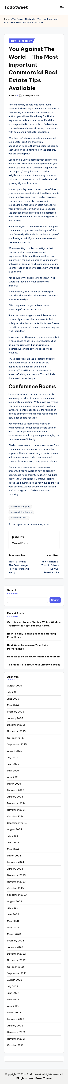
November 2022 (16, 960)
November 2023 (16, 881)
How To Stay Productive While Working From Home (31, 635)
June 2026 (13, 698)
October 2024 (15, 816)
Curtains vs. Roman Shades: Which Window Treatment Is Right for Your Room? (34, 624)
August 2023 (14, 901)
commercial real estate (21, 512)
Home (7, 19)
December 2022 (16, 953)
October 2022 (15, 966)
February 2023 (15, 940)
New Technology (21, 41)
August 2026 (14, 685)
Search (12, 590)
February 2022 (15, 1019)
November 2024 (16, 809)
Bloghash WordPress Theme (34, 1078)
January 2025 (15, 796)
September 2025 (17, 744)
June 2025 (13, 764)
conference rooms (19, 517)
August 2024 (14, 829)
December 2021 (16, 1032)
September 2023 (17, 894)
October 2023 (15, 888)
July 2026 (12, 692)
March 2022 (14, 1012)
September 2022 (17, 973)
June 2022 (13, 992)
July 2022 (12, 986)
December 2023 (16, 875)
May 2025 (13, 770)
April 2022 (13, 1006)
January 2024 (15, 868)
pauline (18, 536)
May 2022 (13, 999)
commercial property (20, 506)
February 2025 (15, 790)
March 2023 (14, 934)
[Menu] (62, 7)
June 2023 (13, 914)
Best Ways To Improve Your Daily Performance (27, 646)
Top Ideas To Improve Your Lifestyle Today (33, 664)
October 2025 (15, 737)
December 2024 (16, 803)
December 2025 (16, 724)
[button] (20, 543)
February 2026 (15, 711)
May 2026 (13, 705)
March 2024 (14, 855)
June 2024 (13, 842)
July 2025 (12, 757)
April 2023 (13, 927)
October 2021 (15, 1045)
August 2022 (14, 979)
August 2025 (14, 751)
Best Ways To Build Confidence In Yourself (33, 656)
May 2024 (13, 849)
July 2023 (12, 907)
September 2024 (17, 822)
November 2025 (16, 731)
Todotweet (16, 7)
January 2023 (15, 947)
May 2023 (13, 921)
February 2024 (15, 862)
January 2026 (15, 718)
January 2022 (15, 1025)
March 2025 (14, 783)
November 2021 (16, 1038)
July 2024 (12, 836)
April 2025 (13, 777)
